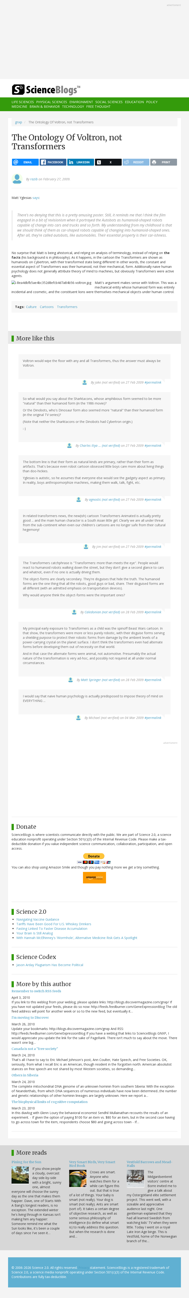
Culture (31, 307)
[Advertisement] (94, 40)
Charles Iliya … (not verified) (100, 445)
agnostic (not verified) (104, 499)
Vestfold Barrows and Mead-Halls (149, 1164)
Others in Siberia (25, 1075)
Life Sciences (23, 102)
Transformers (67, 307)
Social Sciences (109, 102)
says (35, 197)
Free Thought (98, 106)
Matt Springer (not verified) (100, 680)
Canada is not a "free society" (35, 1049)
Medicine (19, 106)
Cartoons (47, 307)
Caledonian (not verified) (102, 612)
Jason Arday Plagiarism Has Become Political (49, 965)
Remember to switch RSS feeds (36, 991)
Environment (81, 102)
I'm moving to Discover (30, 1017)
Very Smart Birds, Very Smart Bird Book (92, 1164)
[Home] (39, 90)
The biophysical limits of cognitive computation (50, 1102)
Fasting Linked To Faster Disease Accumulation (51, 928)
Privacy (83, 1267)
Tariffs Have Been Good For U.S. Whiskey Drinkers (53, 924)
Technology (73, 106)
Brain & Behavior (45, 106)
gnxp (18, 122)
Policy (151, 102)
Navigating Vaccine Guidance (37, 919)
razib (34, 179)
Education (134, 102)
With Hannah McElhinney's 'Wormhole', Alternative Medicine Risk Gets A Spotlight (76, 938)
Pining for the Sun (26, 1162)
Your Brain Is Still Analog (34, 933)
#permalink (153, 382)
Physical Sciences (51, 102)
